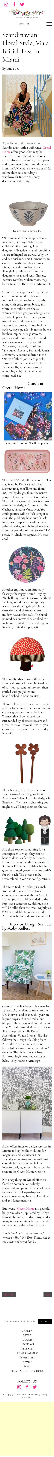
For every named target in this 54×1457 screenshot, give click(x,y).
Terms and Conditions (27, 1371)
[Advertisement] (27, 1429)
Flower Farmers (27, 1353)
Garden (27, 1331)
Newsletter (27, 1357)
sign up (44, 1321)
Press (27, 1366)
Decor (27, 1340)
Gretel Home (25, 1208)
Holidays (27, 1344)
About (27, 1362)
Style (27, 1335)
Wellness (27, 1349)
